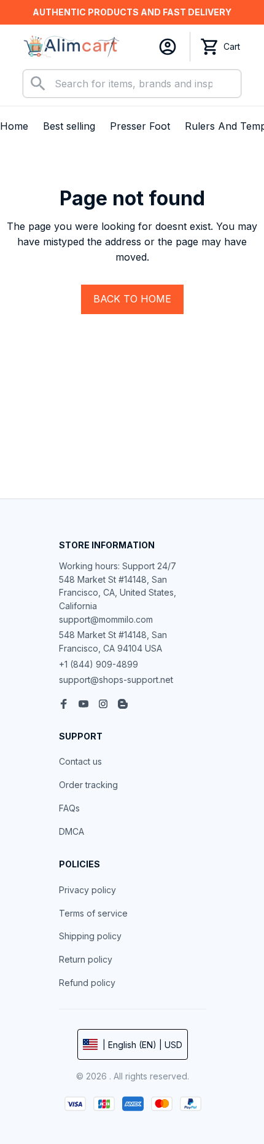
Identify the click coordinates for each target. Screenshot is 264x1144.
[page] (132, 12)
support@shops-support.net (116, 679)
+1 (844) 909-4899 (98, 664)
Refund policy (87, 982)
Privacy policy (87, 890)
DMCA (71, 831)
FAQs (69, 808)
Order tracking (88, 784)
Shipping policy (90, 936)
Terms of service (93, 913)
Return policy (85, 959)
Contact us (80, 761)
